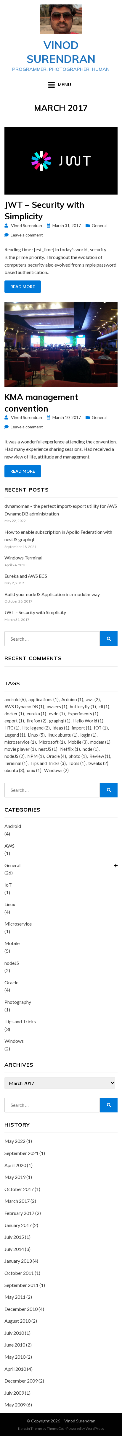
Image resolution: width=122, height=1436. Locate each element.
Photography (17, 1002)
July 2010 (14, 1333)
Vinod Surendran (61, 52)
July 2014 (14, 1249)
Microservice (18, 923)
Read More (22, 286)
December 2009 (21, 1380)
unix (34, 770)
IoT (8, 884)
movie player (20, 749)
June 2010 (14, 1344)
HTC (12, 727)
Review (99, 756)
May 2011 (14, 1297)
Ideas (60, 727)
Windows (56, 770)
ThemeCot (55, 1428)
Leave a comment (27, 234)
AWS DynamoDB (24, 706)
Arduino (72, 699)
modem (100, 742)
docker (14, 713)
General (99, 225)
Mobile (78, 742)
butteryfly (83, 706)
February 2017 (19, 1213)
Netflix (70, 749)
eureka (36, 713)
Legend (14, 734)
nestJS (47, 749)
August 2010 (17, 1321)
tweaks (98, 763)
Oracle (56, 756)
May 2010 (14, 1357)
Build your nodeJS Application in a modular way (52, 594)
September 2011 (21, 1285)
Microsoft (51, 742)
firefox (36, 720)
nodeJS (14, 756)
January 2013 (18, 1261)
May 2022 (14, 1141)
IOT (101, 727)
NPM (35, 756)
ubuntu (14, 770)
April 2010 (15, 1369)
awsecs (57, 706)
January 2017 (18, 1225)
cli (104, 706)
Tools (77, 763)
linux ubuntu (62, 734)
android (15, 699)
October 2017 (19, 1189)
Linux (36, 734)
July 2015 (14, 1237)
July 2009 (14, 1393)
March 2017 (17, 1201)
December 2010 (21, 1309)
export (14, 720)
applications (43, 699)
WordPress (95, 1428)
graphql (59, 720)
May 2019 (14, 1177)
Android (12, 826)
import (81, 727)
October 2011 (19, 1273)
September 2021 (21, 1153)
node (91, 749)
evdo (57, 713)
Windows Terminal (23, 557)
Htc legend (36, 727)
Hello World (88, 720)
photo (78, 756)
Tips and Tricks (48, 763)
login (88, 734)
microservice (20, 742)
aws (93, 699)
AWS (9, 845)
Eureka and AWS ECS (25, 576)
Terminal (16, 763)
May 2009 (14, 1404)
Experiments (83, 713)
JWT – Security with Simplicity (35, 612)
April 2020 (15, 1165)
